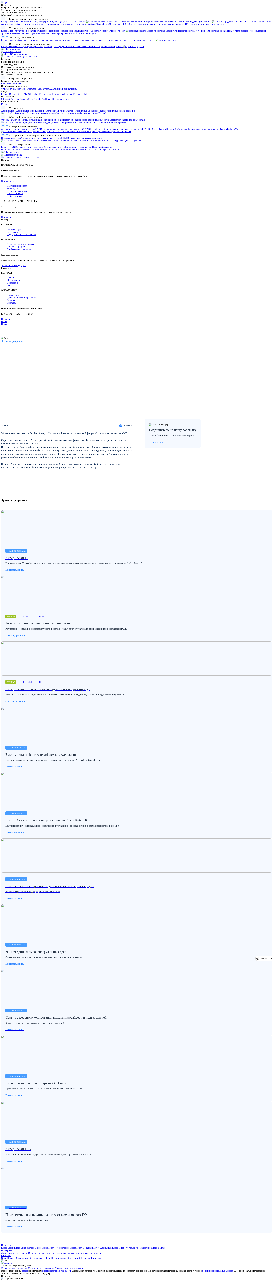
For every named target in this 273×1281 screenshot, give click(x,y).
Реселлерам (12, 188)
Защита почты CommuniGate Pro (203, 129)
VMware (5, 89)
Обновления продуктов (39, 1253)
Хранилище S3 (8, 111)
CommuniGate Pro (28, 99)
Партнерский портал (17, 186)
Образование (13, 283)
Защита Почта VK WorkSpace (173, 129)
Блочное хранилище (55, 111)
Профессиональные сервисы (21, 249)
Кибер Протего (143, 1248)
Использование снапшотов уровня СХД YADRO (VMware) (74, 129)
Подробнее (6, 319)
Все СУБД (82, 94)
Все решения (12, 152)
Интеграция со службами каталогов (18, 138)
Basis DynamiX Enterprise (50, 89)
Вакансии (86, 1258)
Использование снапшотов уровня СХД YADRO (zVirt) (131, 129)
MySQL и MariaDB (33, 94)
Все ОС (20, 83)
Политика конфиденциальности (70, 1268)
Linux (4, 83)
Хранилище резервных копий (30, 111)
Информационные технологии (77, 147)
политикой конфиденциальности (218, 1271)
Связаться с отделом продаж (20, 244)
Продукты (6, 1245)
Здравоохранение (52, 147)
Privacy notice (265, 958)
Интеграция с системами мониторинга (86, 138)
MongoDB (71, 94)
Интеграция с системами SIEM (52, 138)
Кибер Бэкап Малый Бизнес (27, 1248)
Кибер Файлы (158, 1248)
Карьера (11, 300)
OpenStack (32, 89)
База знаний (12, 232)
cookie (25, 1271)
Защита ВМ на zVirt (229, 129)
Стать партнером (9, 181)
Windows (11, 83)
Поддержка (6, 1250)
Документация (14, 229)
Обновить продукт (19, 54)
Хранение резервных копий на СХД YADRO (23, 129)
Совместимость (13, 51)
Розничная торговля (49, 149)
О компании (13, 295)
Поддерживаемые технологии (21, 234)
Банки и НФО (8, 147)
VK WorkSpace (44, 99)
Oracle (63, 94)
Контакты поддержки (90, 1253)
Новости (11, 277)
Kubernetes (6, 104)
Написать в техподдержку (14, 265)
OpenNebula (20, 89)
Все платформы (69, 89)
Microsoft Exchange (10, 99)
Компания (6, 1255)
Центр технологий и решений (21, 297)
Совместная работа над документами (127, 120)
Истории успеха (14, 155)
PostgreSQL (6, 94)
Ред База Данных (51, 94)
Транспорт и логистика (107, 149)
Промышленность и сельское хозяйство (20, 149)
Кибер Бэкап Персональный (55, 1248)
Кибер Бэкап (7, 1248)
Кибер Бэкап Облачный (81, 1248)
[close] (271, 958)
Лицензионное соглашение (14, 1268)
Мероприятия (13, 280)
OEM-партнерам (15, 193)
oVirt (12, 89)
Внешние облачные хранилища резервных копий (111, 111)
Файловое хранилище (76, 111)
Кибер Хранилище (102, 1248)
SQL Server (18, 94)
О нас (4, 1258)
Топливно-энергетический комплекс (78, 149)
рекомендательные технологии (57, 1271)
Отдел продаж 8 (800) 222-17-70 (22, 56)
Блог (9, 285)
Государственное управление (29, 147)
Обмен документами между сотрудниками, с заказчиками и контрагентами (37, 120)
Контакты (11, 303)
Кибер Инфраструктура (123, 1248)
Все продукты (13, 49)
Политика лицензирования (41, 1268)
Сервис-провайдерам (17, 191)
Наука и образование (102, 147)
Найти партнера (14, 196)
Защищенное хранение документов (92, 120)
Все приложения (60, 99)
